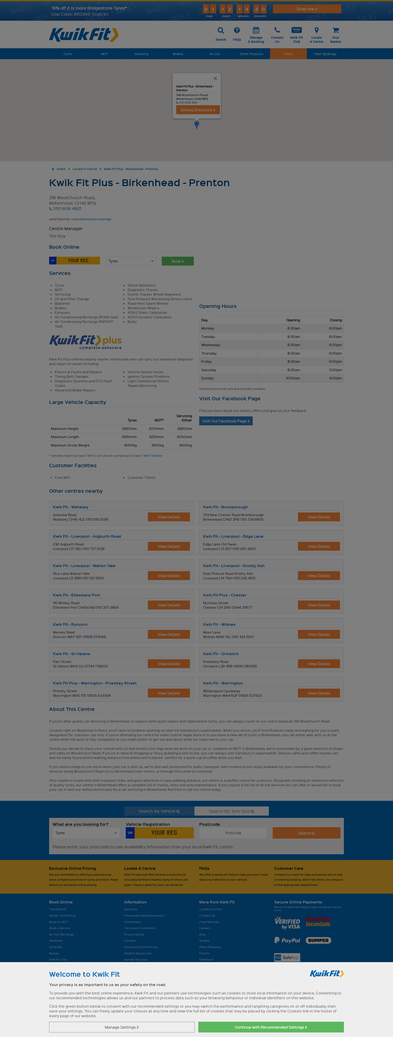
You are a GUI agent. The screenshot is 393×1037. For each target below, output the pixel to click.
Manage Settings (121, 1027)
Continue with (270, 1027)
